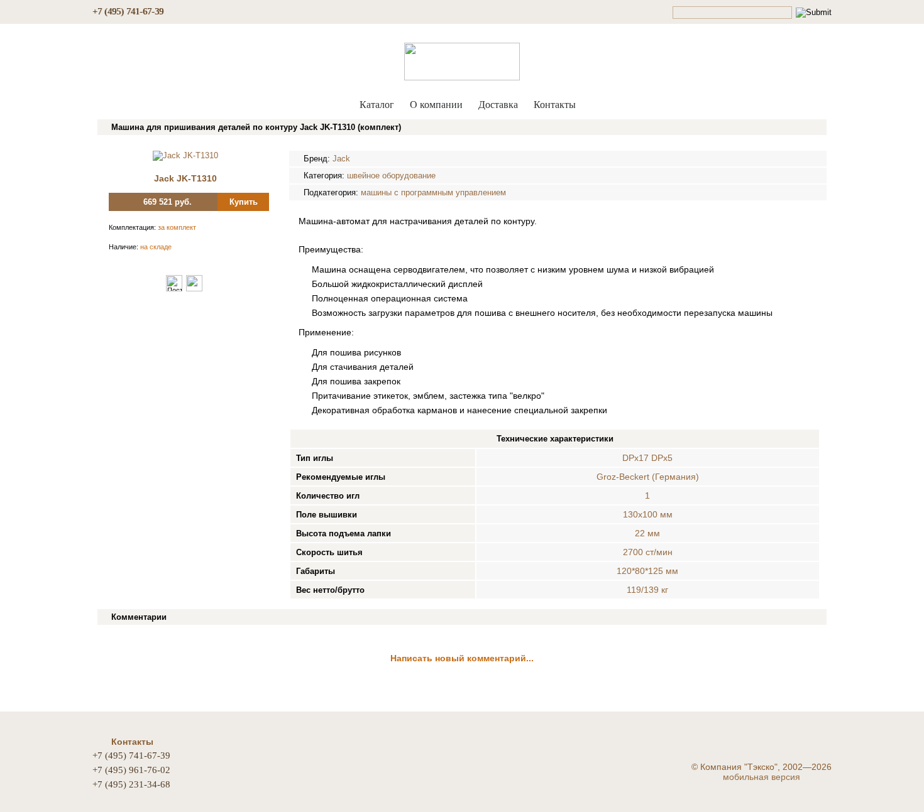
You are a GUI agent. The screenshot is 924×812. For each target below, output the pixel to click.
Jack (341, 158)
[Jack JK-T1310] (185, 155)
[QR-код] (194, 289)
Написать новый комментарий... (462, 658)
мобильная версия (761, 777)
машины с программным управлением (433, 192)
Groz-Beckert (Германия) (648, 477)
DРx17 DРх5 (647, 458)
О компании (436, 104)
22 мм (647, 533)
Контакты (555, 104)
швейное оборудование (391, 175)
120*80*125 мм (647, 571)
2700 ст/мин (648, 552)
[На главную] (462, 58)
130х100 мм (648, 514)
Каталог (377, 104)
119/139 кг (647, 590)
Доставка (498, 104)
